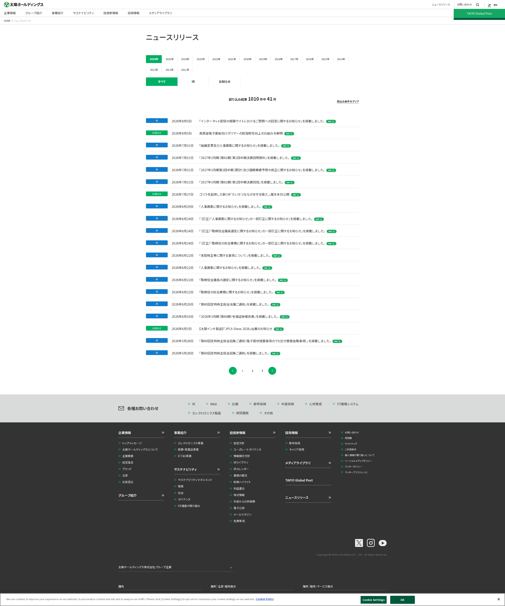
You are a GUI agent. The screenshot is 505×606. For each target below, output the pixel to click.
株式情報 (239, 495)
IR (193, 81)
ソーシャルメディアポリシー (358, 460)
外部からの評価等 (244, 501)
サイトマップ (351, 443)
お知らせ (224, 81)
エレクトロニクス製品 (206, 413)
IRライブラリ (241, 462)
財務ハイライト (242, 482)
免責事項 (239, 521)
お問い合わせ (464, 4)
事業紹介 (180, 432)
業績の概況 (240, 475)
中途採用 (287, 404)
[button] (141, 434)
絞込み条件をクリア (348, 101)
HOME (7, 20)
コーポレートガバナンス (247, 449)
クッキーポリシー (353, 466)
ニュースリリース (441, 4)
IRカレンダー (241, 469)
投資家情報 (237, 432)
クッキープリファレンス (356, 472)
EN (495, 5)
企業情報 (124, 432)
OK (402, 600)
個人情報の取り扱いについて (359, 455)
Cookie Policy (265, 599)
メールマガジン (243, 514)
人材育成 (315, 404)
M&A (213, 404)
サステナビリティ (185, 469)
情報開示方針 (242, 456)
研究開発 (242, 413)
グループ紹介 (127, 495)
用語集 (348, 438)
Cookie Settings (374, 600)
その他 (268, 413)
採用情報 (291, 432)
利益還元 (239, 488)
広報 (235, 404)
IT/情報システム (348, 404)
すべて (162, 81)
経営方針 (239, 443)
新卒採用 (259, 404)
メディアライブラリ (298, 462)
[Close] (498, 599)
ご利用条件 (350, 449)
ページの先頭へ (370, 404)
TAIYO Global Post (299, 480)
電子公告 (239, 508)
